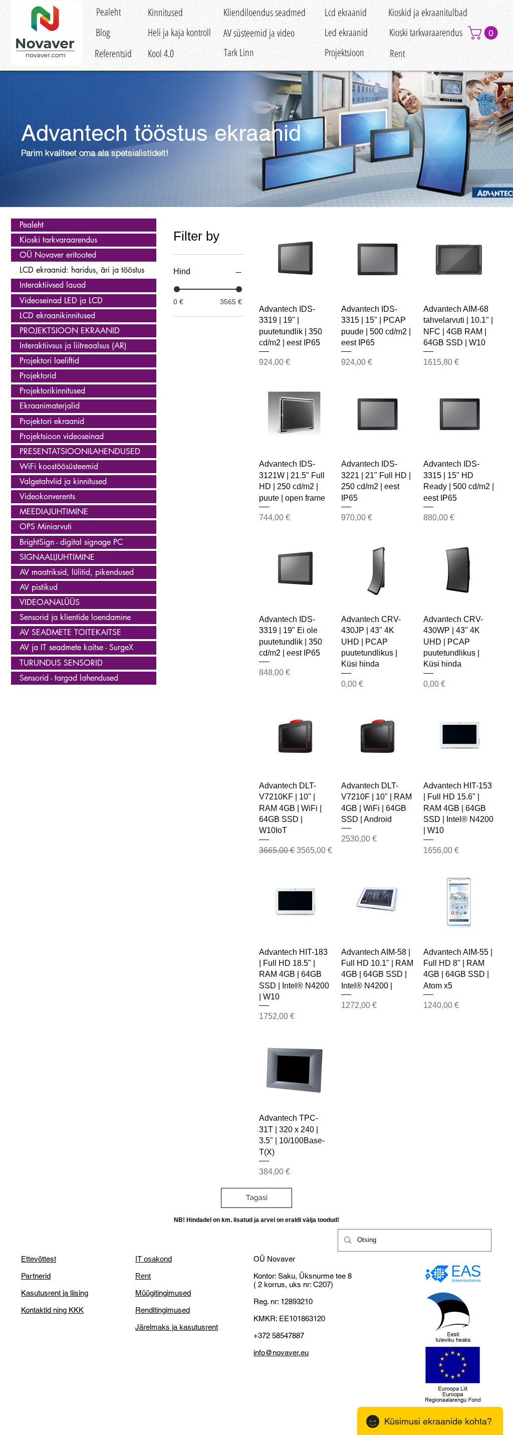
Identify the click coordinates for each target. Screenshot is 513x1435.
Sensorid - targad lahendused (69, 678)
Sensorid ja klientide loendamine (75, 617)
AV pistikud (39, 587)
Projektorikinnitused (52, 390)
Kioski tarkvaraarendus (58, 240)
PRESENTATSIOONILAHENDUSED (80, 451)
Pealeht (32, 225)
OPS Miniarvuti (46, 526)
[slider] (177, 289)
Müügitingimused (163, 1293)
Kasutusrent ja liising (54, 1293)
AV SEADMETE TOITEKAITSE (70, 632)
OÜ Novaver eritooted (58, 255)
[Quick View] (295, 260)
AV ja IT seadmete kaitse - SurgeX (76, 647)
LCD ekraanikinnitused (57, 315)
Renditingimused (162, 1310)
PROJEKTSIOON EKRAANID (70, 330)
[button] (484, 33)
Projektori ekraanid (52, 421)
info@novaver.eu (281, 1352)
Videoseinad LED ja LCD (61, 300)
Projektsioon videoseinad (62, 436)
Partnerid (36, 1276)
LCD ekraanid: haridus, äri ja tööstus (82, 270)
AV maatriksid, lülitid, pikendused (77, 572)
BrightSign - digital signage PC (71, 542)
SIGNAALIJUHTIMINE (57, 557)
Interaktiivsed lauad (53, 285)
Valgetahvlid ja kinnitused (63, 481)
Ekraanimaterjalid (50, 405)
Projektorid (38, 375)
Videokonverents (47, 496)
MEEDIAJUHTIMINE (54, 511)
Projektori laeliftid (49, 360)
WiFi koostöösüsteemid (59, 466)
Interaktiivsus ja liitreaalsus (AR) (73, 345)
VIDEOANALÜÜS (50, 602)
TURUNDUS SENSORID (61, 663)
